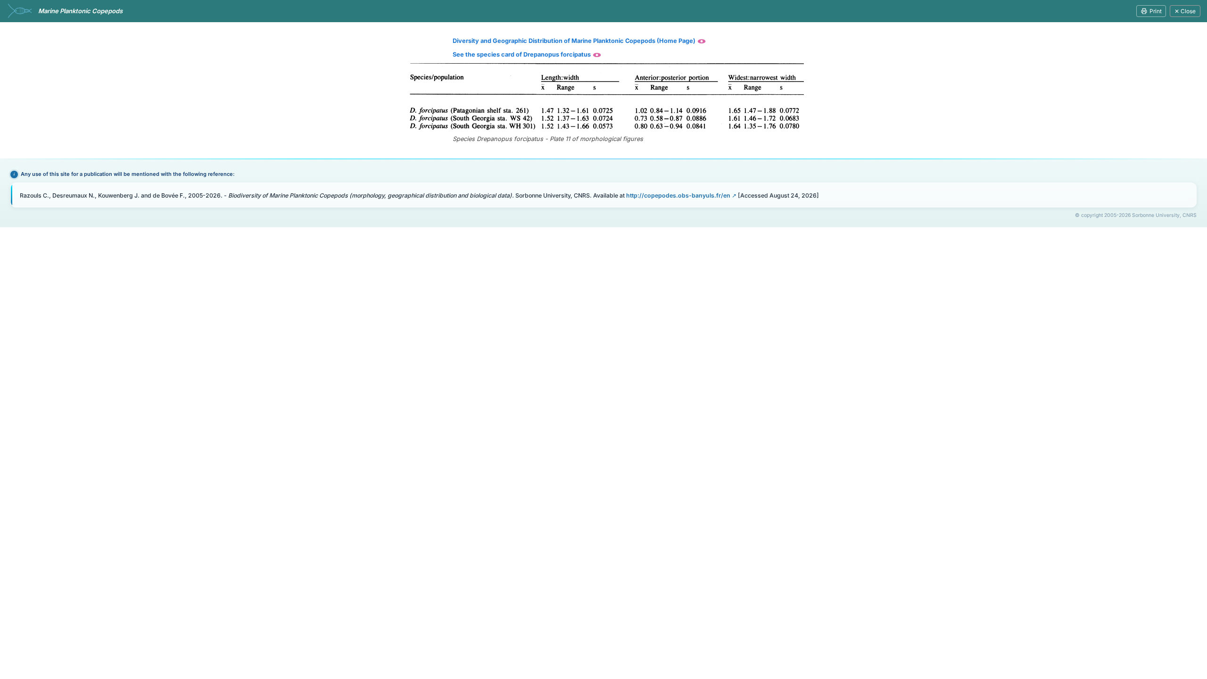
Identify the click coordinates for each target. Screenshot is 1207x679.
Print (1155, 11)
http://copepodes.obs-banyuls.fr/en (678, 195)
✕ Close (1185, 11)
